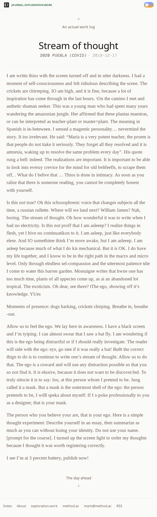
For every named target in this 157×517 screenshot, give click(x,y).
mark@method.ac (98, 506)
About (21, 506)
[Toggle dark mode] (149, 5)
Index (7, 506)
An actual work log (78, 23)
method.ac (71, 506)
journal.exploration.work (31, 5)
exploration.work (44, 506)
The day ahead (78, 481)
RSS (119, 506)
